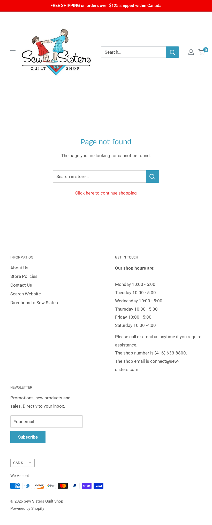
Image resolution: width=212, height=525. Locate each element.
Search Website (25, 293)
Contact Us (21, 285)
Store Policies (23, 276)
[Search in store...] (152, 176)
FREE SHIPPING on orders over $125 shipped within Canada (106, 5)
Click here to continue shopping (106, 193)
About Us (19, 267)
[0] (201, 52)
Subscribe (28, 437)
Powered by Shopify (27, 508)
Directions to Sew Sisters (34, 302)
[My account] (191, 52)
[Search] (172, 52)
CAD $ (18, 463)
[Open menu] (13, 52)
